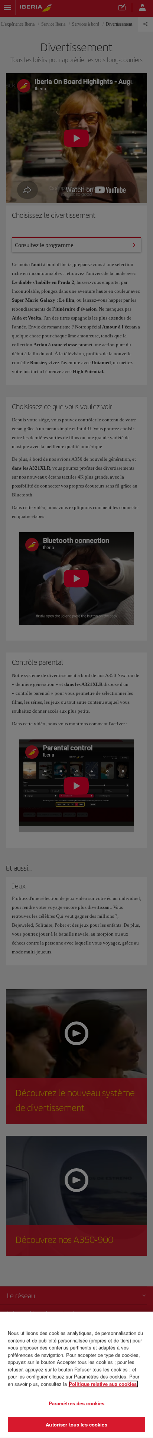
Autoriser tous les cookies (76, 1424)
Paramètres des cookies (77, 1403)
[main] (76, 1375)
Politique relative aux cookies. (103, 1383)
